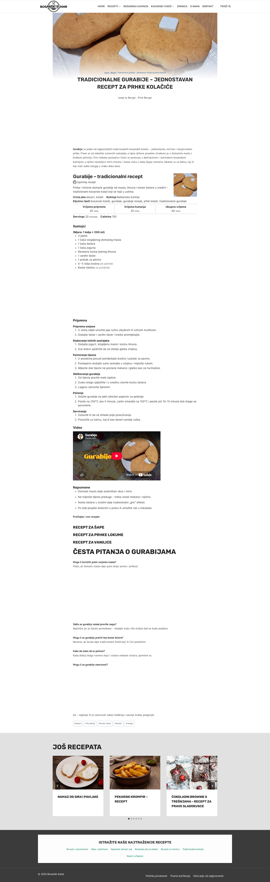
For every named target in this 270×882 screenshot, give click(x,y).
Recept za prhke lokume (98, 535)
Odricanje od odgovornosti (208, 876)
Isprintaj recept (86, 182)
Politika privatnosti (156, 876)
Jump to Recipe (127, 97)
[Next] (212, 786)
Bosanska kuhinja (135, 6)
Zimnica (182, 6)
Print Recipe (145, 97)
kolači (118, 723)
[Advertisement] (135, 124)
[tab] (129, 819)
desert (78, 723)
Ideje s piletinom (99, 849)
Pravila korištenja (180, 876)
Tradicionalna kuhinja (193, 849)
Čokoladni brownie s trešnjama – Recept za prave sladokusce (191, 801)
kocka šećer (105, 723)
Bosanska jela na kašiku (146, 849)
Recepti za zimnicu (170, 849)
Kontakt (207, 6)
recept (129, 723)
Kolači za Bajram (135, 856)
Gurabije (90, 723)
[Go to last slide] (57, 786)
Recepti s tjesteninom (77, 849)
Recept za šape (88, 527)
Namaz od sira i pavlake (78, 797)
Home (101, 6)
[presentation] (78, 772)
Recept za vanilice (92, 542)
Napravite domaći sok (121, 849)
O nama (195, 6)
